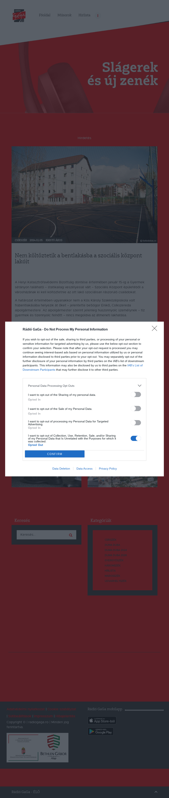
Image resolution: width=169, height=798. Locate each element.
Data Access (84, 468)
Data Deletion (61, 468)
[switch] (136, 394)
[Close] (156, 330)
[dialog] (84, 399)
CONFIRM (54, 454)
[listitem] (84, 385)
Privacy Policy (108, 468)
